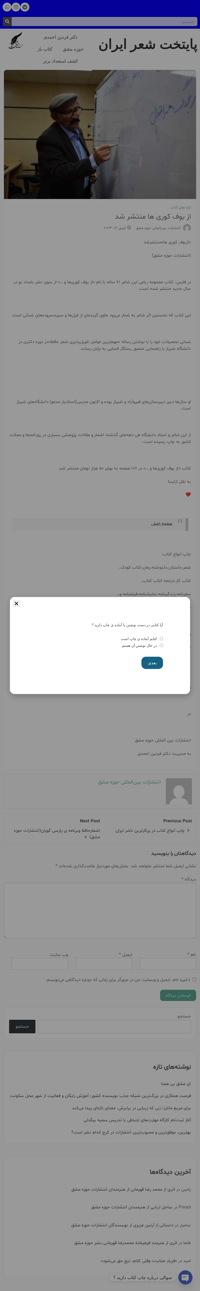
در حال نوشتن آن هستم (139, 645)
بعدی (152, 663)
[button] (16, 603)
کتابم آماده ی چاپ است (139, 639)
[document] (100, 645)
